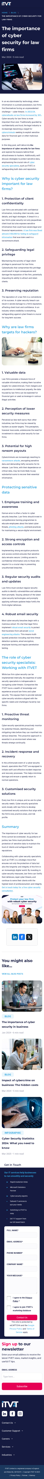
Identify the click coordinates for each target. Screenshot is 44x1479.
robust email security (21, 627)
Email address (9, 1370)
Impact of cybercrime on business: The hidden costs (20, 1082)
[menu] (41, 4)
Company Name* (15, 1264)
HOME (4, 13)
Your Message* (15, 1275)
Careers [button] (6, 1438)
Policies (25, 1475)
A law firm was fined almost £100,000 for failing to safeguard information (22, 233)
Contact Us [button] (7, 1423)
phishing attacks (16, 527)
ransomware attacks (11, 460)
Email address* (15, 1242)
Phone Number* (15, 1253)
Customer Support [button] (11, 1430)
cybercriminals (8, 132)
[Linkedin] (15, 937)
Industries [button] (7, 1455)
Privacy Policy (15, 1475)
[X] (29, 937)
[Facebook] (22, 937)
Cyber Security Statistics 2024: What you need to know (18, 1143)
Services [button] (6, 1446)
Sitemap (32, 1475)
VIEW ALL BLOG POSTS (12, 974)
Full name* (12, 1230)
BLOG (13, 13)
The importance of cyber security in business (18, 1024)
